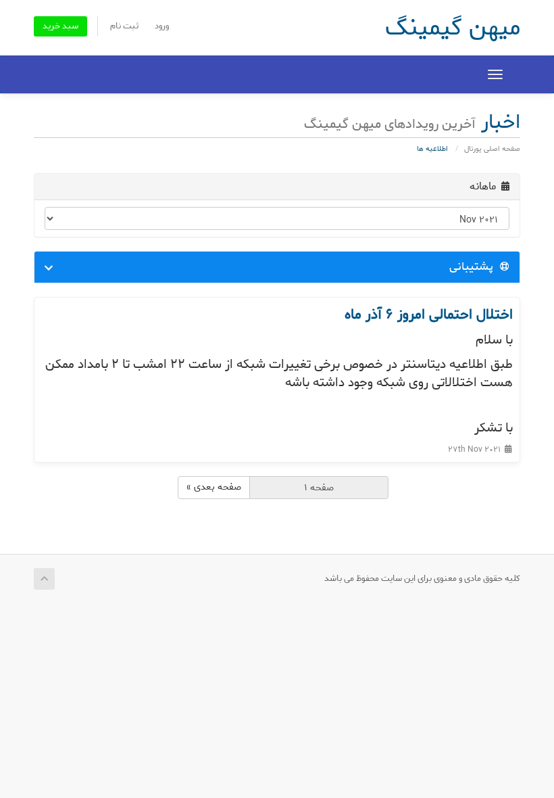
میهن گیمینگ (452, 27)
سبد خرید (60, 26)
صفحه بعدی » (213, 487)
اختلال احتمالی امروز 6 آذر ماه (429, 314)
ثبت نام (124, 26)
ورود (162, 26)
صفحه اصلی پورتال (492, 149)
